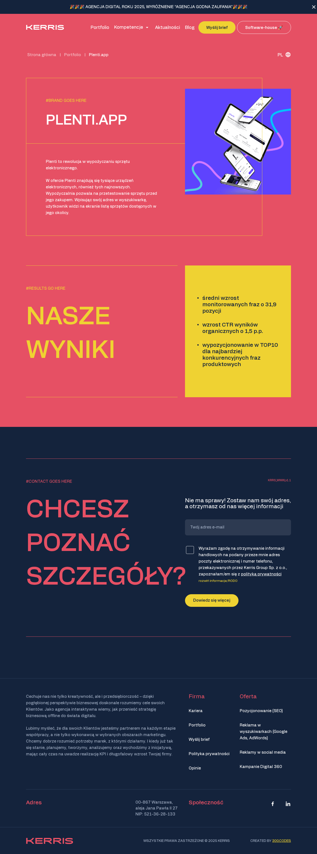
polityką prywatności (261, 574)
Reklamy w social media (263, 752)
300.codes (281, 841)
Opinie (195, 768)
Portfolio (197, 725)
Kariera (196, 711)
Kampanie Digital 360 (261, 767)
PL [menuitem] (280, 55)
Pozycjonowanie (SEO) (261, 711)
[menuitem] (282, 54)
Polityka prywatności (209, 754)
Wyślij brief (199, 740)
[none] (282, 54)
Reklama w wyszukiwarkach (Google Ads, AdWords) (263, 731)
